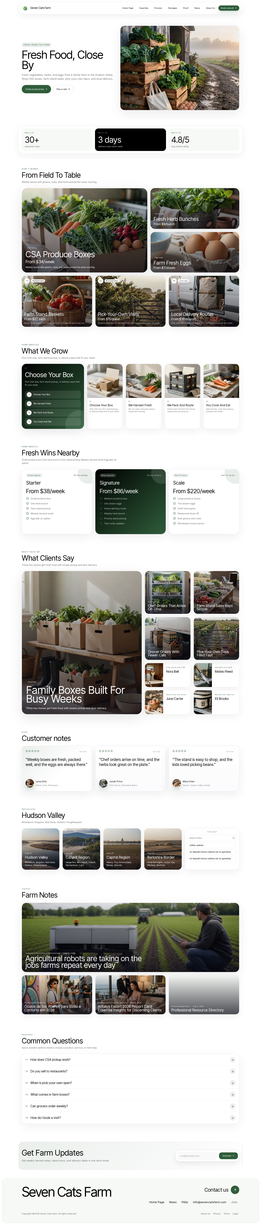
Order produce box (34, 89)
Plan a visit (62, 89)
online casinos (196, 845)
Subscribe (227, 1156)
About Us (205, 1213)
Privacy (217, 1213)
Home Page (156, 1202)
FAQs (185, 1202)
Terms (227, 1213)
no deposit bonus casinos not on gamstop (210, 851)
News (173, 1202)
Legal (235, 1213)
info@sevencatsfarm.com (209, 1202)
